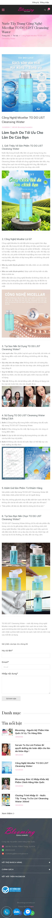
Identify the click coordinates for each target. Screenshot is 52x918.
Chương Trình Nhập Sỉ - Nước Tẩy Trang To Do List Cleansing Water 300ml (31, 798)
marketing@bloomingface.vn (16, 854)
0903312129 (10, 850)
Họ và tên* (7, 650)
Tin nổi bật (12, 723)
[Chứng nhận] (11, 889)
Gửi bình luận (11, 698)
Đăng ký (35, 2)
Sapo (31, 906)
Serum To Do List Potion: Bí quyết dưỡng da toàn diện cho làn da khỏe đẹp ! (32, 748)
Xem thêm (7, 813)
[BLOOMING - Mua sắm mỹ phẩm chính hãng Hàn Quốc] (20, 831)
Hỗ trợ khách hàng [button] (12, 862)
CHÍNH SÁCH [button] (7, 869)
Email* (5, 662)
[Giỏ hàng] (48, 10)
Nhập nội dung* (10, 673)
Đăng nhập (44, 2)
